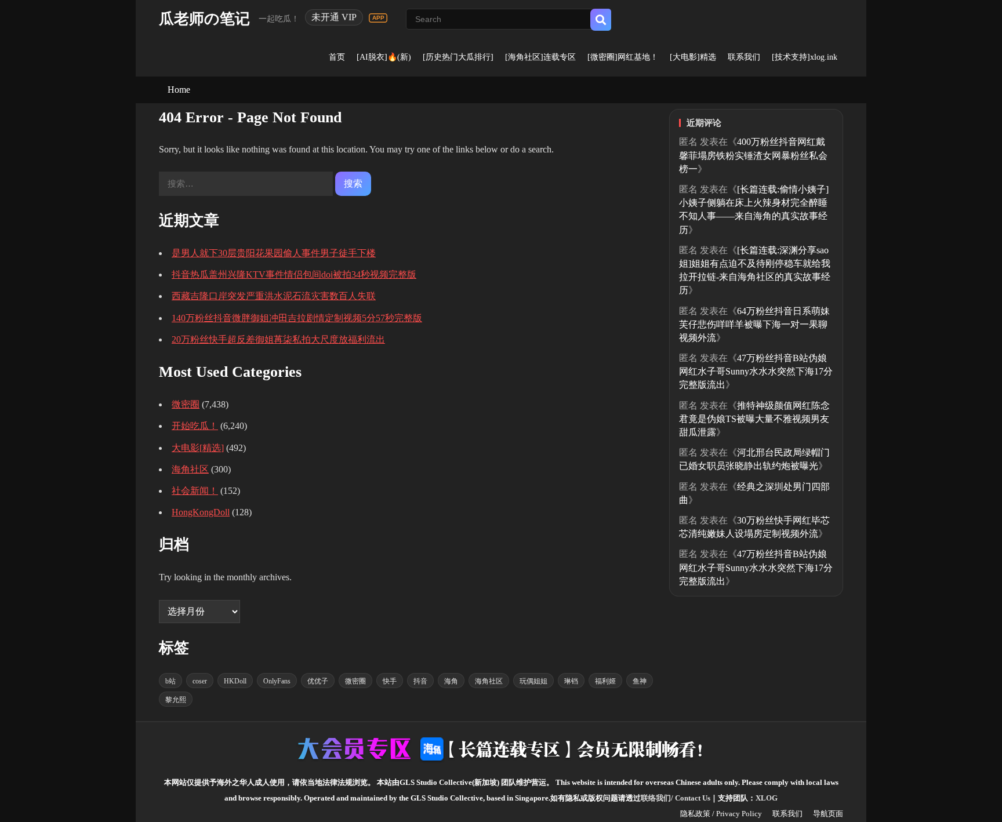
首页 (337, 57)
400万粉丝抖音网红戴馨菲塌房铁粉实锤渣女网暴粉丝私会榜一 (753, 155)
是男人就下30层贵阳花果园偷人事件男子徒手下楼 (274, 253)
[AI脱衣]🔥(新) (384, 57)
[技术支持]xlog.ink (804, 57)
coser (200, 681)
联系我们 (744, 57)
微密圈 (185, 404)
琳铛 (571, 681)
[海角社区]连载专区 (540, 57)
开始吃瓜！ (195, 426)
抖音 (420, 681)
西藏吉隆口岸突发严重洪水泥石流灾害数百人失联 (274, 296)
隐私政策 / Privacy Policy (721, 813)
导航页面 (828, 813)
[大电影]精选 (693, 57)
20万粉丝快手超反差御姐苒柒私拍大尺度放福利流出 (278, 339)
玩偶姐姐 (533, 681)
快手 (390, 681)
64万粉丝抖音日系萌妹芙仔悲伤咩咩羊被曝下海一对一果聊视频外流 (754, 324)
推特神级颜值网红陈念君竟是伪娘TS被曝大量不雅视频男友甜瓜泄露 (754, 419)
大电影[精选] (198, 448)
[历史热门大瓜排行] (458, 57)
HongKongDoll (201, 512)
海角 (451, 681)
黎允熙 (175, 700)
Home (179, 89)
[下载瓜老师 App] (378, 18)
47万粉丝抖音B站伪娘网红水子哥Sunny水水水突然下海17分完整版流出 (756, 371)
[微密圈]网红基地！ (622, 57)
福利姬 (605, 681)
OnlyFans (277, 681)
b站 (170, 681)
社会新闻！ (195, 491)
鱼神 (640, 681)
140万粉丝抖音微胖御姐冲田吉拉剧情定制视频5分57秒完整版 (297, 318)
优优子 (317, 681)
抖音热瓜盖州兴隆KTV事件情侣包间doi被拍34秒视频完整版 (294, 274)
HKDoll (235, 681)
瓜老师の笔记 (204, 18)
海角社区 (190, 469)
